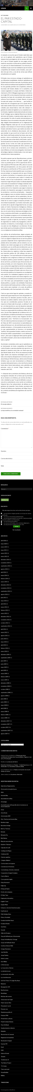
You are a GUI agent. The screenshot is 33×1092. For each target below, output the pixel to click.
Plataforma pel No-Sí (6, 1012)
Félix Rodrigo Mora (6, 914)
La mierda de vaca (5, 971)
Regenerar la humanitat (7, 1037)
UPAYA (3, 8)
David (11, 24)
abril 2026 (3, 540)
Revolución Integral (6, 1040)
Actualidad (4, 15)
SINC (2, 1050)
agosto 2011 (4, 635)
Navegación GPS (5, 987)
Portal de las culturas (6, 1018)
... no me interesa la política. (10, 521)
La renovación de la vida (7, 974)
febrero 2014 (4, 578)
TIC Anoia (4, 1066)
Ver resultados (16, 530)
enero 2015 (4, 556)
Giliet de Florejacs (6, 933)
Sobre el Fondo (5, 1053)
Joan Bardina (4, 952)
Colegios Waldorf (5, 860)
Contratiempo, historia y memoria (10, 870)
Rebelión (3, 1031)
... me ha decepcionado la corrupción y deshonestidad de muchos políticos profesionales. (16, 519)
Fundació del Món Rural (7, 920)
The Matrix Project (6, 1063)
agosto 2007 (4, 733)
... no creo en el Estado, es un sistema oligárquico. (16, 523)
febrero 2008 (4, 714)
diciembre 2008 (5, 683)
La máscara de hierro (12, 761)
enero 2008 (4, 718)
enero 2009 (4, 680)
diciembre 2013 (5, 585)
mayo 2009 (4, 667)
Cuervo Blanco (5, 876)
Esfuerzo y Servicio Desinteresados (10, 908)
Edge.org (3, 885)
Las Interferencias (6, 977)
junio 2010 (4, 638)
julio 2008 (3, 699)
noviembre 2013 (5, 588)
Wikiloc (3, 1075)
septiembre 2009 (5, 657)
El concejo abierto (6, 403)
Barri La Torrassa (5, 828)
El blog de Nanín (5, 889)
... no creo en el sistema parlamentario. (13, 516)
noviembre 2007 (5, 724)
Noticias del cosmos (6, 996)
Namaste (3, 983)
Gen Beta (3, 927)
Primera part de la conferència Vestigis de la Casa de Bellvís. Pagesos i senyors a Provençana (16, 757)
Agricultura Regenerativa (8, 786)
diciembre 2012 (5, 616)
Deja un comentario (20, 24)
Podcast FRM (4, 1015)
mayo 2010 (4, 642)
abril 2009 (3, 670)
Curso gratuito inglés (6, 879)
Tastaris (3, 1056)
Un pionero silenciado (16, 774)
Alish (2, 792)
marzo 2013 (4, 607)
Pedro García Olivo (6, 1002)
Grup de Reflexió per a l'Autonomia (10, 936)
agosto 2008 (4, 695)
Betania (3, 832)
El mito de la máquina (6, 892)
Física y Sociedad (5, 917)
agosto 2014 (4, 569)
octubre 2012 (4, 623)
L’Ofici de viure (5, 964)
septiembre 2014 (5, 566)
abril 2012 (3, 629)
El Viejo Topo (4, 895)
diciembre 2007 (5, 721)
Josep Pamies (4, 955)
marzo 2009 (4, 673)
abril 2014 (3, 572)
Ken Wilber (4, 961)
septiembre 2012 (5, 626)
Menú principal (31, 8)
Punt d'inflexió (5, 1025)
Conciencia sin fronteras (7, 866)
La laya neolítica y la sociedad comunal (12, 409)
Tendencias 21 (5, 1059)
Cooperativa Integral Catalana (9, 873)
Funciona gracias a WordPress (8, 1090)
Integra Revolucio (6, 949)
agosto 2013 (4, 594)
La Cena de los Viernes (7, 968)
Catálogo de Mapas (6, 851)
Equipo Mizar (4, 904)
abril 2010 (3, 645)
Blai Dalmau (4, 838)
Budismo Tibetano (6, 844)
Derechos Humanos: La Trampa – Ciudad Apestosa (15, 765)
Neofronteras (4, 990)
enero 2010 (4, 651)
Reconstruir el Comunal (7, 1034)
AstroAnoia (4, 813)
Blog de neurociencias (7, 841)
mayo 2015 (4, 550)
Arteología (4, 801)
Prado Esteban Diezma (7, 1021)
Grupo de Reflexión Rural (8, 942)
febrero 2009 (4, 676)
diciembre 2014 (5, 559)
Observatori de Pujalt (7, 999)
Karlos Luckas (4, 958)
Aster (2, 809)
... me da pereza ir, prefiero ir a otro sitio (13, 524)
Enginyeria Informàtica (7, 898)
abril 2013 (3, 604)
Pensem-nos (4, 1009)
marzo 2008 (4, 711)
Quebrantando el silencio (8, 1028)
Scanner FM (4, 1044)
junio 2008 (4, 702)
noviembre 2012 (5, 619)
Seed (2, 1047)
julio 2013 (3, 597)
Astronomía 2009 (5, 816)
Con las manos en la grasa (8, 863)
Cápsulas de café (5, 847)
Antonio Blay (4, 795)
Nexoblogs (4, 993)
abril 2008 (3, 708)
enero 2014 (4, 581)
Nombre (3, 451)
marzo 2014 (4, 575)
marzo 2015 (4, 553)
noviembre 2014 (5, 562)
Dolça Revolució (5, 882)
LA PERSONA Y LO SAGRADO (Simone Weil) (16, 765)
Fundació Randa (5, 923)
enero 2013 (4, 613)
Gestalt (3, 930)
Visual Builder (4, 1072)
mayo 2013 (4, 600)
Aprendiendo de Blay (6, 798)
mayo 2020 (4, 543)
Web (2, 466)
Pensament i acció (6, 1006)
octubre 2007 (4, 727)
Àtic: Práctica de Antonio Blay (9, 819)
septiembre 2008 (5, 692)
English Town (4, 901)
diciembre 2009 (5, 654)
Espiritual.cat (4, 911)
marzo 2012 (4, 632)
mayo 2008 (4, 705)
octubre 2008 (4, 689)
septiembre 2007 (5, 730)
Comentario (5, 428)
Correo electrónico (6, 458)
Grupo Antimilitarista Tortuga (9, 939)
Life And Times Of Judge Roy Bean (10, 980)
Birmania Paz (4, 835)
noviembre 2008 (5, 686)
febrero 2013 (4, 610)
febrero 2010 (4, 648)
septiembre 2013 (5, 591)
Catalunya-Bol (5, 854)
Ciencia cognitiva (5, 857)
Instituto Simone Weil (7, 945)
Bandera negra (5, 822)
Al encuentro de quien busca (9, 789)
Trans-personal (5, 1069)
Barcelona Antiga (5, 825)
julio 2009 (3, 661)
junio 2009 (4, 664)
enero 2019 (4, 547)
